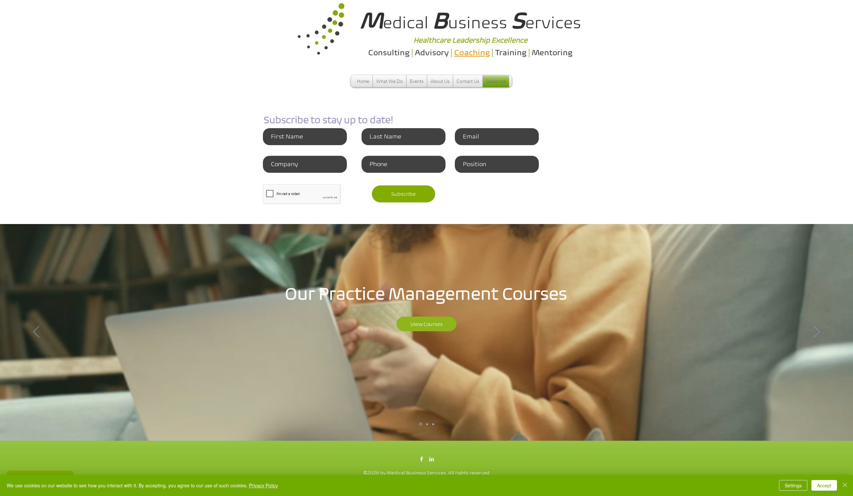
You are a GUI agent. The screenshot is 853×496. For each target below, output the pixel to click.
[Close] (845, 485)
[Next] (817, 332)
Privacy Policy (263, 485)
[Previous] (36, 332)
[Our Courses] (420, 424)
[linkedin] (431, 459)
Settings (793, 485)
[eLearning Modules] (426, 424)
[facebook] (421, 459)
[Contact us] (433, 424)
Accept (824, 485)
